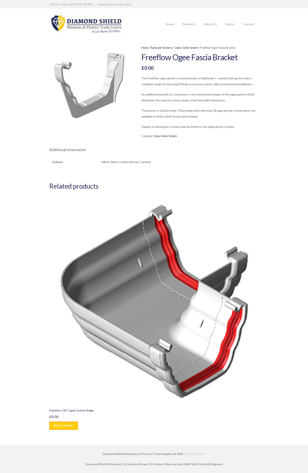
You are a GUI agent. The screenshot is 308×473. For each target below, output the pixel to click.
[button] (197, 24)
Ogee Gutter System (186, 47)
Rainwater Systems (161, 47)
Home (145, 47)
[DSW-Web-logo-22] (86, 24)
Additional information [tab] (67, 150)
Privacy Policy (195, 454)
